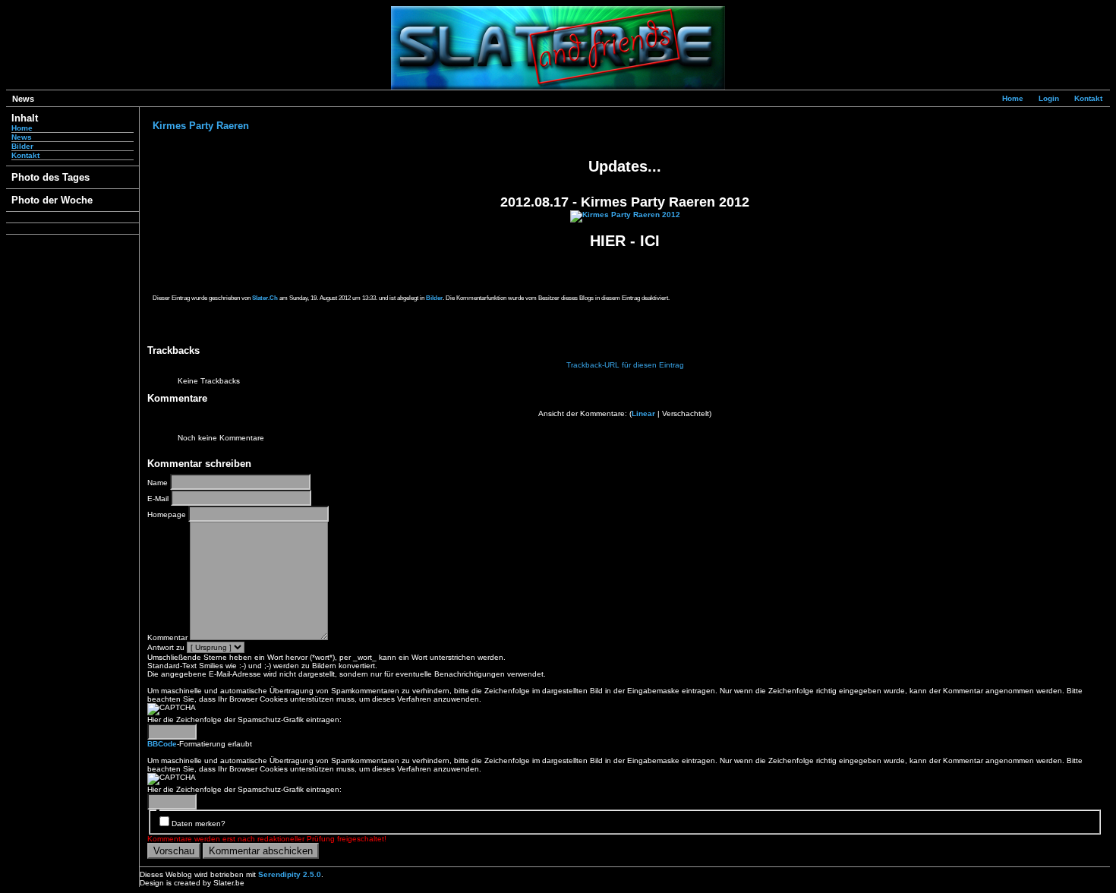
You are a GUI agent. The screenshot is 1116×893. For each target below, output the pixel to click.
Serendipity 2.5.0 (289, 874)
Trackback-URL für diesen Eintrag (625, 365)
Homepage (166, 514)
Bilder (22, 146)
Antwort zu (165, 647)
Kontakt (1088, 98)
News (21, 137)
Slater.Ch (265, 297)
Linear (643, 413)
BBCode (162, 744)
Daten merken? (198, 823)
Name (157, 482)
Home (1012, 98)
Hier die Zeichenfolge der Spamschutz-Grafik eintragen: (244, 719)
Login (1049, 98)
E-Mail (158, 498)
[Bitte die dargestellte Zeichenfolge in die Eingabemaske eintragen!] (171, 709)
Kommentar (167, 637)
